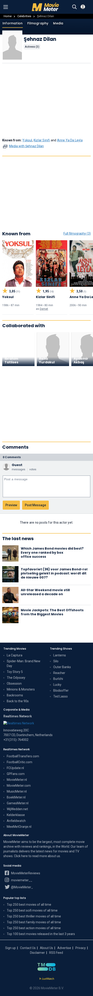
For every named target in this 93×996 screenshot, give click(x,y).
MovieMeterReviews (25, 873)
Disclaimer (37, 952)
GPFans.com (16, 774)
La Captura (14, 655)
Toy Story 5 (15, 672)
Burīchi (58, 679)
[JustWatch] (46, 978)
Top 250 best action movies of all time (34, 928)
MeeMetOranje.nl (19, 826)
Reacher (59, 673)
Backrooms (15, 695)
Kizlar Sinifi (42, 140)
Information (12, 23)
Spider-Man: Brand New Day (23, 663)
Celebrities (24, 16)
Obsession (14, 683)
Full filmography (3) (77, 233)
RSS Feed (56, 952)
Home (8, 16)
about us (54, 856)
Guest (17, 465)
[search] (74, 7)
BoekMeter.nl (16, 797)
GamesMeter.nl (17, 803)
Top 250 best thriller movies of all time (34, 916)
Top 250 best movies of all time (29, 904)
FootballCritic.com (19, 762)
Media (58, 23)
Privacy (80, 948)
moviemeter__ (21, 880)
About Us (46, 948)
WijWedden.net (17, 809)
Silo (55, 661)
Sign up (10, 948)
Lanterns (59, 655)
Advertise (64, 948)
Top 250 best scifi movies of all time (32, 910)
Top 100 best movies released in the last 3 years (41, 934)
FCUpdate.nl (15, 768)
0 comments (12, 457)
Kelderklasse (16, 815)
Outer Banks (62, 667)
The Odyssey (16, 677)
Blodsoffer (61, 690)
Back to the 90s (18, 701)
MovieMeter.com (19, 785)
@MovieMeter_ (21, 887)
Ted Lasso (60, 696)
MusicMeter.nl (17, 791)
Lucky (57, 684)
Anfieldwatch (16, 821)
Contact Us (28, 948)
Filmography (37, 23)
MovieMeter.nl (17, 779)
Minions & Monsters (21, 689)
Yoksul (27, 140)
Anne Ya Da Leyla (70, 140)
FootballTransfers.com (23, 756)
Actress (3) (32, 46)
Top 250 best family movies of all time (34, 922)
